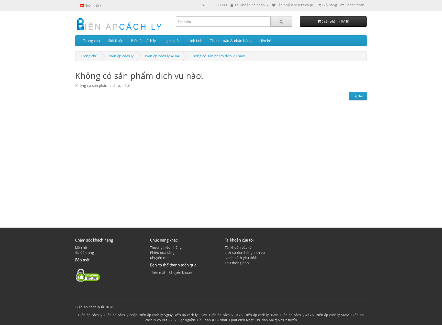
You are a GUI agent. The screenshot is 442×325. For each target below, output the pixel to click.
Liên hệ (265, 40)
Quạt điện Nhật (241, 320)
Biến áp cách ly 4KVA (162, 56)
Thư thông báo (237, 262)
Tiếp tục (357, 96)
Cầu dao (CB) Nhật (212, 320)
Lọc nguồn (172, 40)
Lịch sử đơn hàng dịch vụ (245, 252)
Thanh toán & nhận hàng (230, 40)
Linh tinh (195, 40)
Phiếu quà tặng (162, 252)
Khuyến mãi (159, 257)
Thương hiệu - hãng (166, 247)
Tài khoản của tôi (238, 247)
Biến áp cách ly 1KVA (190, 314)
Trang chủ (91, 40)
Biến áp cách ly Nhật (120, 314)
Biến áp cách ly (143, 40)
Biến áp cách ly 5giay (156, 314)
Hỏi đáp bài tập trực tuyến (276, 320)
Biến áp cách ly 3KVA (261, 314)
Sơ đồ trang (84, 252)
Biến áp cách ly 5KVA (332, 314)
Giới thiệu (115, 40)
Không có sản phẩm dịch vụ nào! (218, 56)
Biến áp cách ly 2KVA (226, 314)
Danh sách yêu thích (241, 257)
